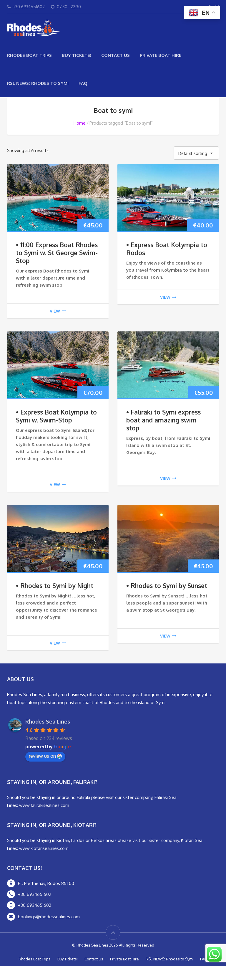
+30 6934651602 (34, 894)
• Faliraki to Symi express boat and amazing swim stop (163, 420)
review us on (42, 756)
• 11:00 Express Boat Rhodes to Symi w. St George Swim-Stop (57, 253)
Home (80, 123)
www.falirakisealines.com (44, 805)
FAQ (83, 83)
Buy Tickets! (76, 55)
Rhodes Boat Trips (29, 55)
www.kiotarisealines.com (44, 848)
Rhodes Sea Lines (47, 721)
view (55, 310)
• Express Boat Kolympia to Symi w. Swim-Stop (56, 416)
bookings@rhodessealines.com (49, 916)
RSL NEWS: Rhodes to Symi (38, 83)
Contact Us (115, 55)
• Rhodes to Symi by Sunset (166, 585)
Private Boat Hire (160, 55)
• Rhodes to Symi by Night (54, 585)
